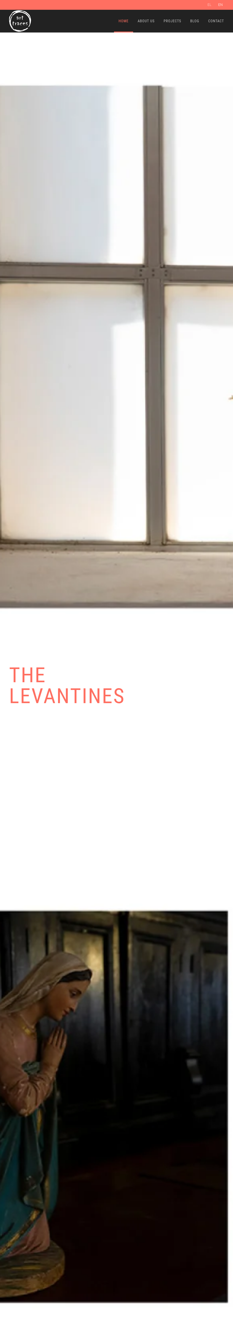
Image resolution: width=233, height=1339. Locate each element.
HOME (124, 21)
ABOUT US (146, 21)
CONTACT (216, 21)
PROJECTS (172, 21)
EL (209, 5)
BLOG (194, 21)
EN (220, 5)
